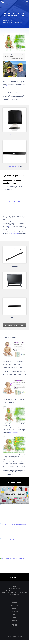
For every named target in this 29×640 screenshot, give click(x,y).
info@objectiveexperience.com (14, 588)
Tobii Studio (19, 430)
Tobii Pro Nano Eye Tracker (13, 166)
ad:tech (9, 226)
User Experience (18, 22)
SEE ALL (14, 577)
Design (4, 22)
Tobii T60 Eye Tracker (13, 134)
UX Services (14, 605)
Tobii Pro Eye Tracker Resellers (9, 85)
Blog (14, 617)
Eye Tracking (10, 22)
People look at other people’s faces (15, 58)
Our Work (14, 602)
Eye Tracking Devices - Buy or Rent (15, 325)
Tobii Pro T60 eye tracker (14, 432)
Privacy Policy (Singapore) (12, 636)
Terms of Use (20, 636)
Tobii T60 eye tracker (14, 233)
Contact (14, 620)
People (14, 614)
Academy (14, 608)
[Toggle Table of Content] (22, 54)
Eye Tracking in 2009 (9, 56)
